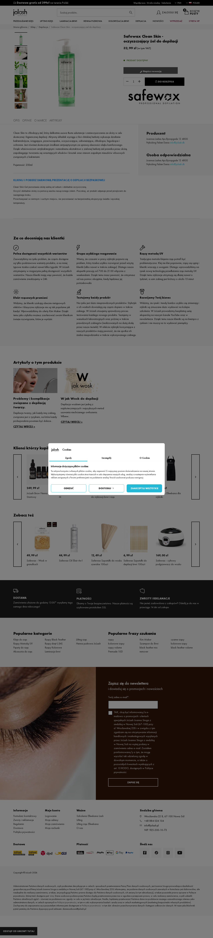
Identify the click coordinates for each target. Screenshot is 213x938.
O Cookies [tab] (145, 457)
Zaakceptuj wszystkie (144, 488)
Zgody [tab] (68, 457)
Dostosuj (105, 488)
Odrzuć (69, 488)
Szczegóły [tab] (106, 457)
